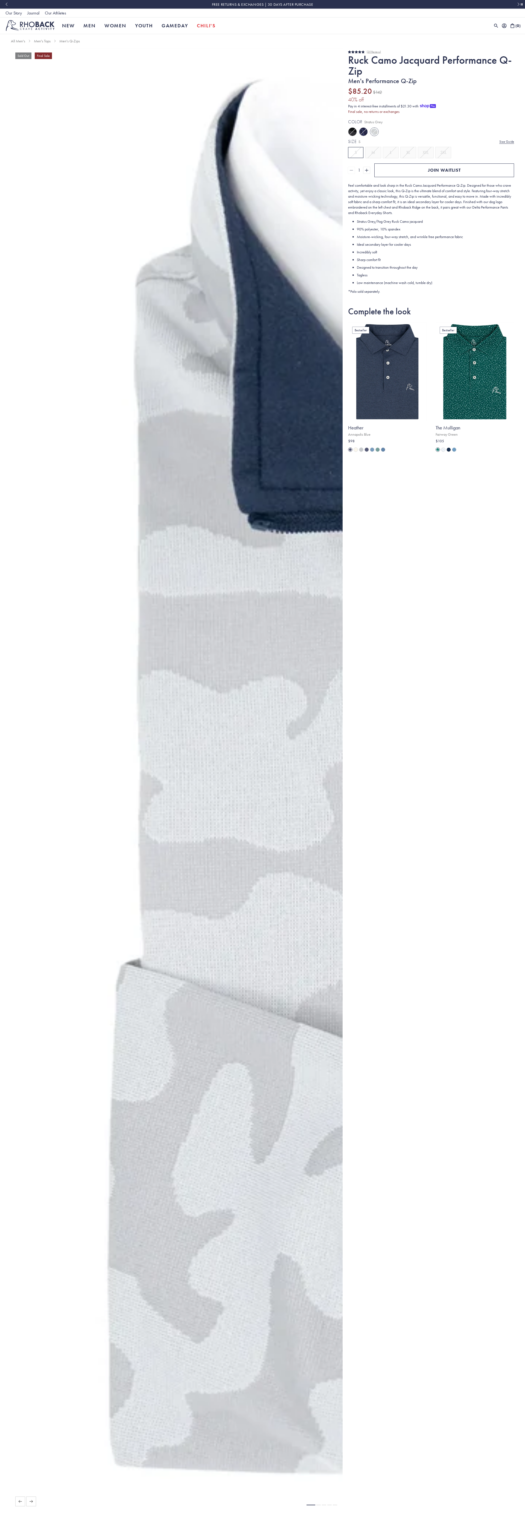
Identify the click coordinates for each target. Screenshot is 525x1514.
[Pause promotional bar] (522, 4)
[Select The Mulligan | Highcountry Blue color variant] (454, 449)
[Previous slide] (6, 4)
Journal (33, 13)
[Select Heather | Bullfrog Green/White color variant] (377, 449)
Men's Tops (42, 41)
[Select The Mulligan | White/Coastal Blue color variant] (443, 449)
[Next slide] (519, 4)
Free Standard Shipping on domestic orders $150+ (262, 4)
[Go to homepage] (30, 25)
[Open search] (496, 25)
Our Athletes (55, 13)
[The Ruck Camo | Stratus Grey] (374, 131)
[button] (364, 51)
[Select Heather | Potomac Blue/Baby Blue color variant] (372, 449)
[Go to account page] (504, 25)
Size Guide (506, 141)
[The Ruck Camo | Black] (352, 131)
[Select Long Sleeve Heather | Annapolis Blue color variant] (366, 449)
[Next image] (31, 1501)
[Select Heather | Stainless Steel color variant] (361, 449)
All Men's (18, 41)
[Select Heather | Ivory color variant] (356, 449)
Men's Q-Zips (69, 41)
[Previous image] (20, 1501)
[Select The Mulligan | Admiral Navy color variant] (449, 449)
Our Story (13, 13)
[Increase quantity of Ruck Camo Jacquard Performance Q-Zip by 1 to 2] (366, 170)
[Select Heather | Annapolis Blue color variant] (350, 449)
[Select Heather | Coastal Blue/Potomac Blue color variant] (383, 449)
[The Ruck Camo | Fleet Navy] (363, 131)
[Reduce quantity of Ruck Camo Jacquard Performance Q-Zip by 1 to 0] (351, 170)
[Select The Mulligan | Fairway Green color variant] (438, 449)
